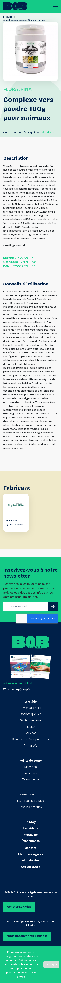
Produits (7, 16)
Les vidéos (30, 828)
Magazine (30, 834)
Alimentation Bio (30, 708)
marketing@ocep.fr (18, 689)
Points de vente (30, 760)
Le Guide (30, 701)
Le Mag (30, 822)
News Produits (30, 794)
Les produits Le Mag (30, 801)
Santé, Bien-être (30, 720)
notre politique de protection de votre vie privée (21, 972)
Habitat (30, 726)
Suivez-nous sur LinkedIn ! (19, 683)
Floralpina (48, 132)
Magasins (30, 767)
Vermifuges (28, 262)
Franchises (30, 773)
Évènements (30, 841)
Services (30, 733)
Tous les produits (30, 807)
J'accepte (51, 964)
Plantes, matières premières (30, 739)
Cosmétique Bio (30, 714)
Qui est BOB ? (30, 867)
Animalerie (30, 745)
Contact (30, 848)
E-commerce (30, 779)
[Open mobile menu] (55, 6)
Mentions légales (30, 854)
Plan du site (30, 860)
